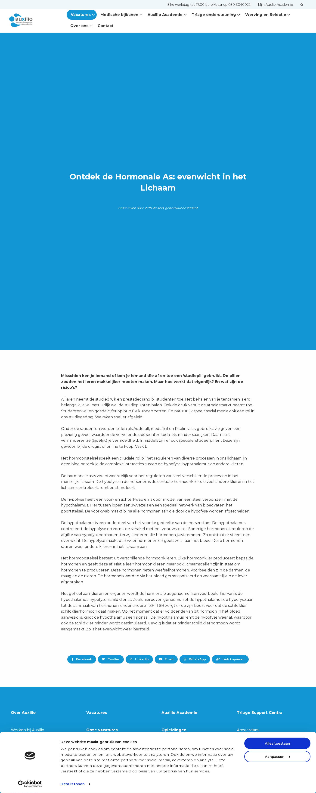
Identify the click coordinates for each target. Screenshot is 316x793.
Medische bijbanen (119, 14)
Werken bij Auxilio (27, 730)
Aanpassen (275, 756)
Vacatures (81, 14)
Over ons (79, 26)
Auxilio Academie (165, 14)
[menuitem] (209, 4)
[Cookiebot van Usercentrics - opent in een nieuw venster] (30, 784)
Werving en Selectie (265, 14)
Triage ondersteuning (214, 14)
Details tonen (73, 784)
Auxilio (32, 20)
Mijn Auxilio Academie (275, 5)
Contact (105, 26)
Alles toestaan (277, 743)
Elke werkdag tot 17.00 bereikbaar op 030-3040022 (209, 5)
